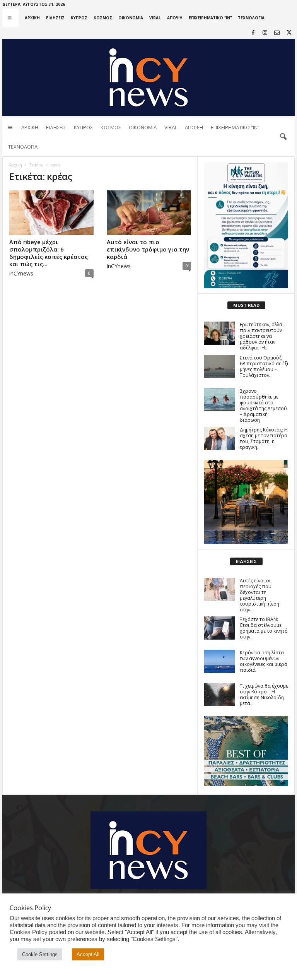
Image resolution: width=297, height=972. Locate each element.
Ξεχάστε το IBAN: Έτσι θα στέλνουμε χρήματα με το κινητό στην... (264, 628)
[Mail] (277, 33)
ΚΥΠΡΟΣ (79, 18)
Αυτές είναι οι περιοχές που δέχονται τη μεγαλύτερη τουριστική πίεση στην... (259, 595)
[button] (283, 136)
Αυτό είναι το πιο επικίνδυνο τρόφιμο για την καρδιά (148, 249)
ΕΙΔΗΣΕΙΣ (55, 18)
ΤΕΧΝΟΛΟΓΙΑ (251, 18)
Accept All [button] (88, 954)
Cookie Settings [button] (40, 954)
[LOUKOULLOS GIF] (246, 502)
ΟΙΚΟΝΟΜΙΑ (130, 18)
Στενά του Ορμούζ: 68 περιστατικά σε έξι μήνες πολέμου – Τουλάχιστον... (264, 366)
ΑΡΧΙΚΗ (32, 18)
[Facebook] (253, 33)
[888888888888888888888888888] (246, 225)
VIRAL (155, 18)
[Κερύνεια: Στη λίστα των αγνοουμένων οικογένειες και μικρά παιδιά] (219, 661)
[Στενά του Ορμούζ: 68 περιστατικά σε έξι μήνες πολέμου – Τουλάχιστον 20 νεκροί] (219, 366)
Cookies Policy (29, 932)
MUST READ (246, 305)
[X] (289, 33)
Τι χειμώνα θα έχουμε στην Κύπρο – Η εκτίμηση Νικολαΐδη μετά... (264, 695)
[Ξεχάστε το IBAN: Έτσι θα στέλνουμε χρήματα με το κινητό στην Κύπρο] (219, 628)
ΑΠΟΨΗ (175, 18)
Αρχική (15, 165)
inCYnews (21, 273)
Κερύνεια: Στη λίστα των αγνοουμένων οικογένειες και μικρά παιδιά (263, 661)
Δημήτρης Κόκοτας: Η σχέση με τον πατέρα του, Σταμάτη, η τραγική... (264, 438)
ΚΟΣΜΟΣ (103, 18)
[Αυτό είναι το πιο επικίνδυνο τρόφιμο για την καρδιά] (149, 212)
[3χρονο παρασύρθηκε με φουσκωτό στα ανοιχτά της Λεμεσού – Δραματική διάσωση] (219, 399)
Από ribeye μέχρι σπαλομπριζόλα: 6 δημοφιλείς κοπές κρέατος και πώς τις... (48, 253)
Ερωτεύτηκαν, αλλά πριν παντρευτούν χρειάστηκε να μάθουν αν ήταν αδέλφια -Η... (261, 336)
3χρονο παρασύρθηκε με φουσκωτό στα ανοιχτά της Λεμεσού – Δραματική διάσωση (263, 405)
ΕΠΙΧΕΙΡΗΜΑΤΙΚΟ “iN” (210, 18)
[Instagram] (265, 33)
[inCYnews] (148, 77)
